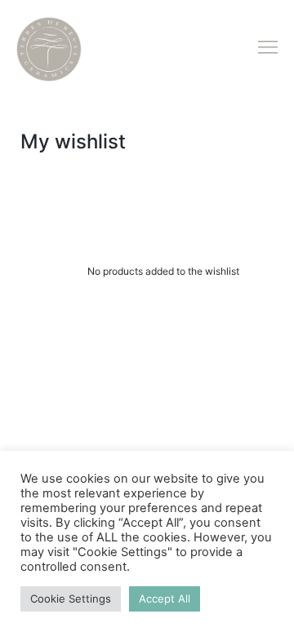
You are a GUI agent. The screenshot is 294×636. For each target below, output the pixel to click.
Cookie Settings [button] (70, 598)
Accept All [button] (164, 598)
